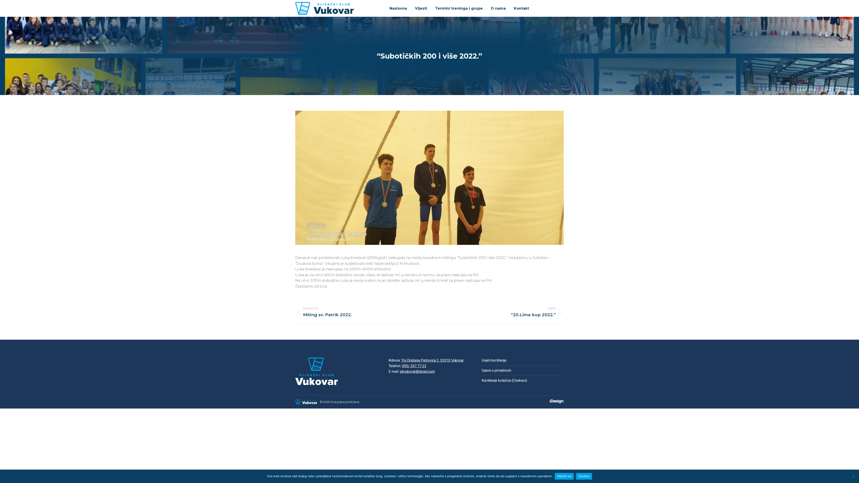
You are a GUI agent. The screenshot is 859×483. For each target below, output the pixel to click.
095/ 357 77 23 (414, 366)
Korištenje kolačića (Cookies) (504, 380)
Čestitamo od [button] (311, 286)
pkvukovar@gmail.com (417, 371)
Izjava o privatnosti (496, 370)
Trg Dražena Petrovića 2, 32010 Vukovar (432, 360)
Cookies (584, 476)
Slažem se (564, 476)
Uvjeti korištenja (494, 360)
